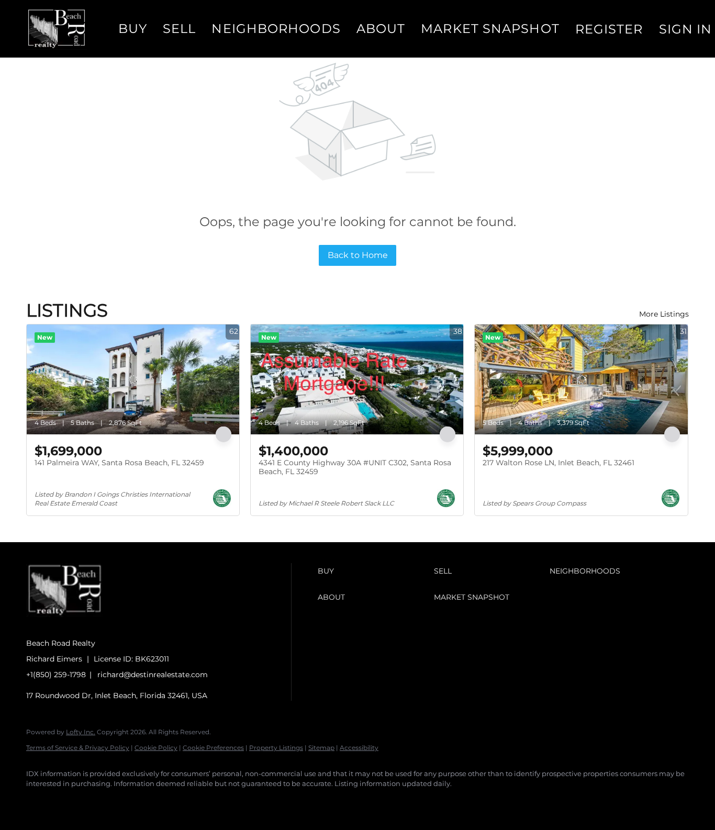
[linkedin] (69, 801)
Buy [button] (132, 28)
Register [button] (609, 29)
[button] (56, 29)
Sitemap (321, 748)
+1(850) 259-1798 (56, 674)
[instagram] (129, 801)
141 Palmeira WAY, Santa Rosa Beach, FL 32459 (119, 462)
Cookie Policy (156, 748)
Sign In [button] (685, 29)
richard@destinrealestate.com (152, 674)
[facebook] (38, 801)
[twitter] (99, 801)
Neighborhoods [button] (275, 28)
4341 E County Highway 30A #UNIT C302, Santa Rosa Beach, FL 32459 (355, 467)
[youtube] (160, 801)
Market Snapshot (490, 28)
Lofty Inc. (80, 732)
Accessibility (359, 748)
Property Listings (276, 748)
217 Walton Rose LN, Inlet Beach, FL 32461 (558, 462)
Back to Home (358, 255)
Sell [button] (179, 28)
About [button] (381, 28)
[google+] (190, 801)
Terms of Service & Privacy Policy (77, 748)
